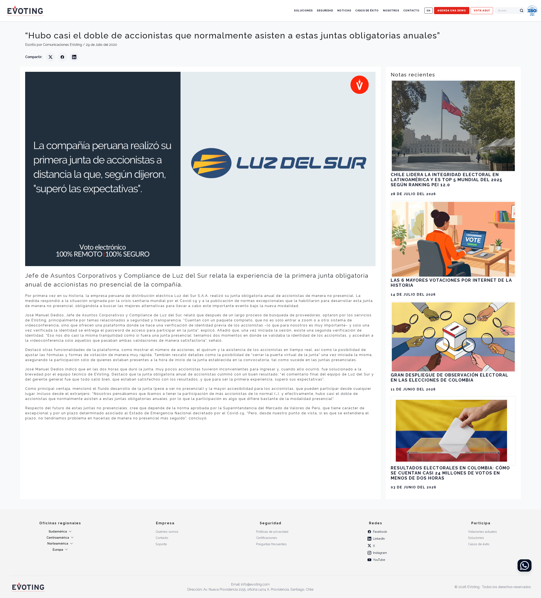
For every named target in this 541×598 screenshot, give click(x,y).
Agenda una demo (451, 10)
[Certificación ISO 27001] (532, 10)
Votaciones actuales (482, 531)
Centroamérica (57, 537)
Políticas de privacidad (272, 531)
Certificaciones (266, 538)
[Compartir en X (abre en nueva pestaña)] (50, 57)
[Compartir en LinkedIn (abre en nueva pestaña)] (74, 57)
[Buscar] (521, 10)
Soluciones (303, 10)
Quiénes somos (167, 531)
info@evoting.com (255, 584)
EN (428, 10)
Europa (58, 549)
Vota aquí (482, 10)
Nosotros (391, 10)
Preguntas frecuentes (271, 544)
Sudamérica (58, 531)
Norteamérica (57, 543)
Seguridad (325, 10)
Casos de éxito (367, 10)
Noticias (344, 10)
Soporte (161, 544)
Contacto (411, 10)
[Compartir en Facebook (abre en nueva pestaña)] (62, 57)
